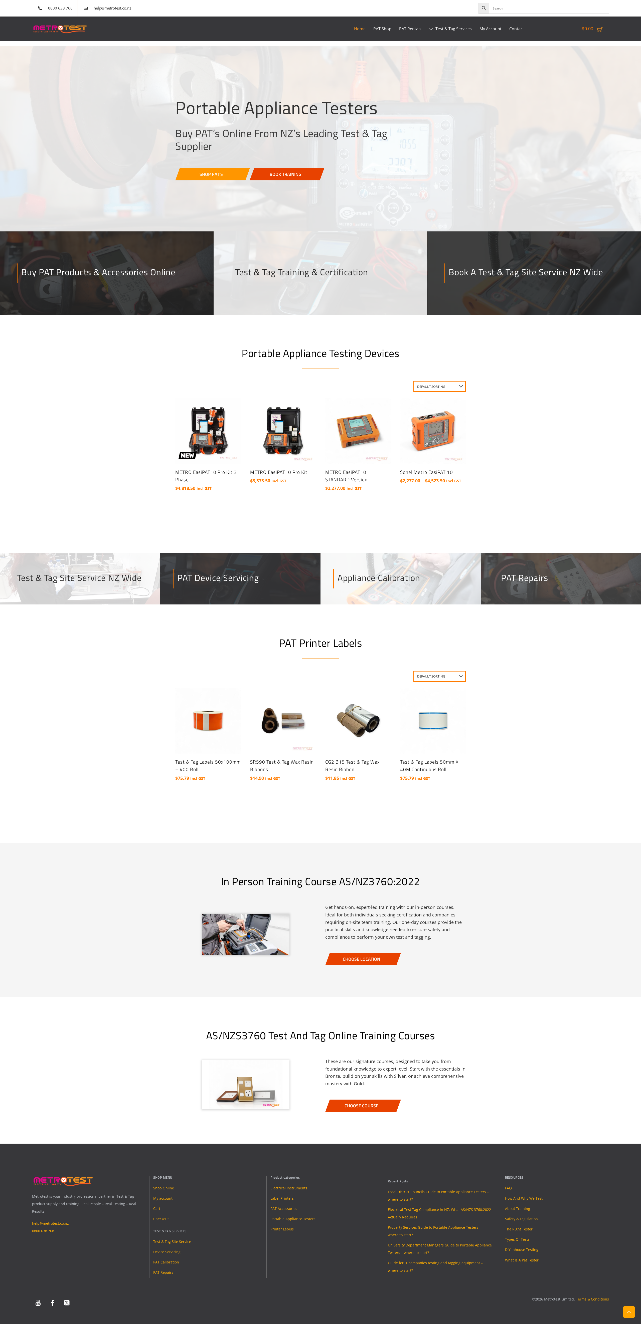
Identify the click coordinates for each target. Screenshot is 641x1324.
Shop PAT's (211, 174)
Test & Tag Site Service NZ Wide (79, 577)
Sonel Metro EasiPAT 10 (426, 472)
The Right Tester (519, 1229)
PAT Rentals (410, 29)
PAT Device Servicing (218, 577)
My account (163, 1198)
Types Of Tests (517, 1239)
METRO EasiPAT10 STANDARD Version (346, 475)
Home (360, 29)
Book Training (285, 174)
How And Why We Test (524, 1198)
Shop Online (163, 1188)
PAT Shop (382, 29)
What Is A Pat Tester (522, 1260)
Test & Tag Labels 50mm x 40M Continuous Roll (429, 765)
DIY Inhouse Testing (521, 1249)
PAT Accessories (283, 1208)
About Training (517, 1208)
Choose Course (361, 1105)
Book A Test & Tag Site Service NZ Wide (526, 272)
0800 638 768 (43, 1230)
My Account (490, 29)
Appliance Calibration (379, 577)
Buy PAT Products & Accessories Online (98, 272)
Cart (156, 1208)
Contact (516, 29)
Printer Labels (282, 1229)
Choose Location (361, 958)
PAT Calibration (166, 1262)
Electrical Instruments (288, 1188)
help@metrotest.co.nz (50, 1223)
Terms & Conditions (592, 1299)
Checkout (161, 1218)
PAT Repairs (524, 577)
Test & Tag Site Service (172, 1241)
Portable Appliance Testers (292, 1218)
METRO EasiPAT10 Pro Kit (278, 472)
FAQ (508, 1188)
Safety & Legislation (521, 1218)
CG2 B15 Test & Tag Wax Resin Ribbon (352, 765)
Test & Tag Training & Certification (301, 272)
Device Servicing (167, 1251)
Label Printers (282, 1198)
